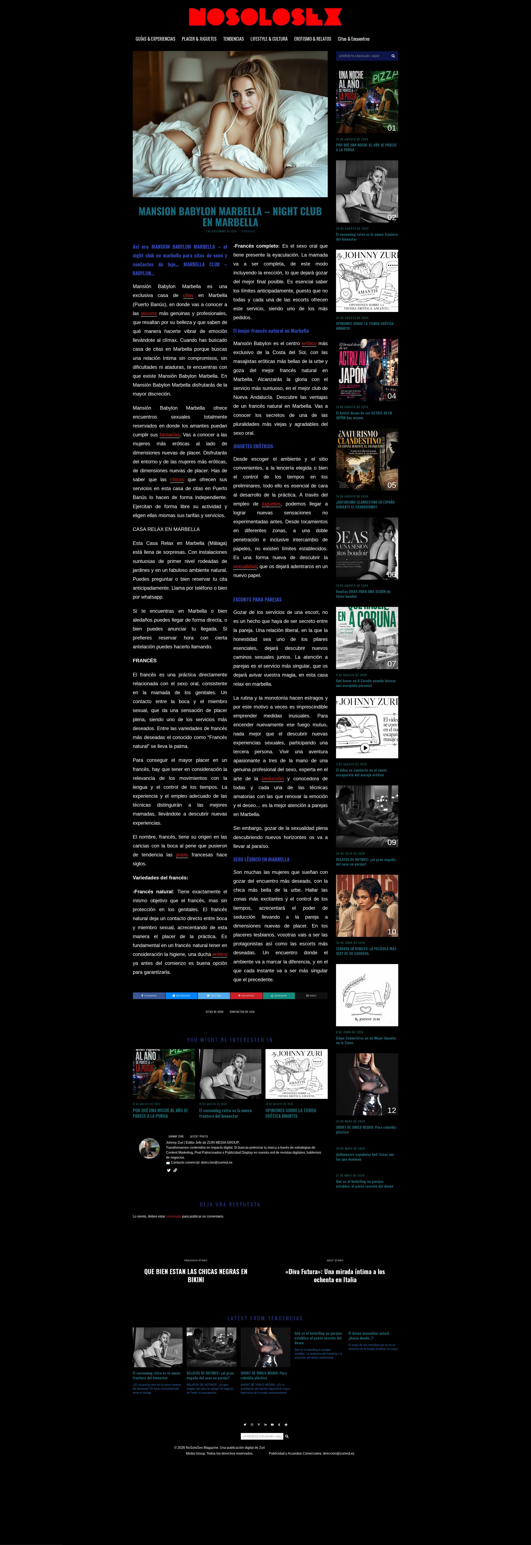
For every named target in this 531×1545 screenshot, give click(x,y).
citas (188, 295)
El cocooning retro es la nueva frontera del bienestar (225, 1113)
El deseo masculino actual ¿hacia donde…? (368, 1335)
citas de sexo (215, 1011)
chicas (177, 479)
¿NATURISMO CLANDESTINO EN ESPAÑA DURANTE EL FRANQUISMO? (365, 504)
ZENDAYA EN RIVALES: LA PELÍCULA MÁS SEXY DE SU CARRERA (366, 951)
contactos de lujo (242, 1011)
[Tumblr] (279, 1425)
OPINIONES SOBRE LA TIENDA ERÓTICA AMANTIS (291, 1113)
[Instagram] (252, 1425)
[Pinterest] (259, 1425)
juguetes (271, 503)
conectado (173, 1216)
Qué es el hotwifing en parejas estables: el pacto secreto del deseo (364, 1184)
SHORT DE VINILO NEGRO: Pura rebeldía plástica (366, 1129)
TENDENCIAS (233, 38)
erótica (219, 954)
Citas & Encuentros (354, 38)
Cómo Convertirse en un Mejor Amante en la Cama (366, 1040)
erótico (309, 343)
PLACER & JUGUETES (199, 38)
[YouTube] (272, 1425)
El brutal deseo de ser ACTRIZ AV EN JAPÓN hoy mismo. (364, 415)
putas (182, 854)
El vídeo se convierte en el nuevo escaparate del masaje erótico (361, 772)
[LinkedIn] (265, 1425)
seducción (273, 778)
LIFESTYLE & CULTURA (269, 38)
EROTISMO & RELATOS (312, 38)
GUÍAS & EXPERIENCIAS (155, 38)
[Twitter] (245, 1425)
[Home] (286, 1425)
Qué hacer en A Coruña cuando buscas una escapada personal (366, 683)
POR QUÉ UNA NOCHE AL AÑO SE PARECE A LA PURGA (160, 1113)
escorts (149, 313)
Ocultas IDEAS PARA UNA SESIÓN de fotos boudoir (363, 594)
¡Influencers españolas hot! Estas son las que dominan (365, 1157)
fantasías (170, 434)
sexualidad (245, 566)
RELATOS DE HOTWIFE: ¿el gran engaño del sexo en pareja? (366, 862)
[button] (393, 56)
